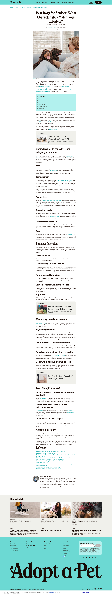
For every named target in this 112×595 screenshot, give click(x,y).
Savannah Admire (52, 27)
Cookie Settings (40, 589)
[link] (52, 2)
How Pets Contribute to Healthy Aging (45, 453)
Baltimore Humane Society (45, 121)
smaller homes (53, 170)
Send (98, 545)
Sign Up (98, 2)
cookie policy (52, 592)
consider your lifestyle (48, 425)
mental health (44, 87)
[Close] (109, 592)
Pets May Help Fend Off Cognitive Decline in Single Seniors (50, 451)
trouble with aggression (59, 355)
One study (70, 115)
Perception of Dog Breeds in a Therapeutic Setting (48, 468)
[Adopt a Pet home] (16, 2)
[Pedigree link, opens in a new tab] (95, 589)
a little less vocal (67, 184)
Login (91, 2)
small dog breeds (43, 398)
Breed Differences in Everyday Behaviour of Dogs (48, 467)
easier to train (70, 412)
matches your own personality (65, 180)
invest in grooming (54, 216)
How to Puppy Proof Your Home (51, 530)
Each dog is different (41, 323)
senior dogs (70, 234)
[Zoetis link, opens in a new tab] (100, 589)
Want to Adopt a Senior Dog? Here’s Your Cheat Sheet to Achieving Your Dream (23, 531)
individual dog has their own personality (51, 200)
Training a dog (39, 410)
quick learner (70, 410)
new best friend (53, 129)
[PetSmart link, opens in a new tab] (89, 589)
